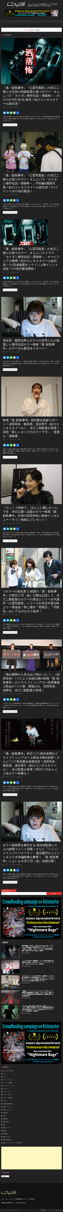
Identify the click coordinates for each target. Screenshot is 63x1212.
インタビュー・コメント (9, 1085)
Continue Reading (11, 124)
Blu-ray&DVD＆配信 (8, 1070)
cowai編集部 (17, 352)
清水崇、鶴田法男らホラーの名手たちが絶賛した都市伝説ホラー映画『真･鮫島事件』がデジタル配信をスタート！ (31, 344)
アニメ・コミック (7, 1079)
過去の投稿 (6, 890)
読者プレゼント (7, 1137)
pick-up (5, 1073)
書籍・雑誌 (6, 1121)
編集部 (4, 1131)
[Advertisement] (31, 1158)
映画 (4, 1115)
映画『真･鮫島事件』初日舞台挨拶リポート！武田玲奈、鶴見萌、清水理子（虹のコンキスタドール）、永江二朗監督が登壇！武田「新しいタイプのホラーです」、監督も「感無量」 (31, 428)
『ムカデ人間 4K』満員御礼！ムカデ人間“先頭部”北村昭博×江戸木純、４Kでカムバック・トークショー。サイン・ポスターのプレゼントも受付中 (38, 962)
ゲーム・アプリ (7, 1091)
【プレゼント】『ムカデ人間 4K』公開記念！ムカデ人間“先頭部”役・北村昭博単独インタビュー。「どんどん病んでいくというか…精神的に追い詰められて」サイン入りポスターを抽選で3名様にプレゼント (38, 978)
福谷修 (16, 107)
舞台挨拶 (5, 1134)
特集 (4, 1124)
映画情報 (5, 1118)
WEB (4, 1076)
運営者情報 (43, 1210)
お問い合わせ (59, 1210)
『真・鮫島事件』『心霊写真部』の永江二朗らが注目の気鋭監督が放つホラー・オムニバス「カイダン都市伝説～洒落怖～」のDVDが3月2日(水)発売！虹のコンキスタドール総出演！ (31, 95)
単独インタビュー (7, 1109)
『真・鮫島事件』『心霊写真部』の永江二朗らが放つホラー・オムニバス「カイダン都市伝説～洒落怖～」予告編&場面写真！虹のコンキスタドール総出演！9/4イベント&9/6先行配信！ (31, 183)
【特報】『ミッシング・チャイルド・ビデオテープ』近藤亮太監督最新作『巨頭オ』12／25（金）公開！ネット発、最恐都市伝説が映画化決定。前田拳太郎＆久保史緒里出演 (38, 993)
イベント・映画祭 (7, 1082)
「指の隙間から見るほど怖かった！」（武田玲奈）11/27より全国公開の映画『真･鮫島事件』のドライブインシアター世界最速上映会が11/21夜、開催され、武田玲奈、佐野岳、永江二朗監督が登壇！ (31, 682)
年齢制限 (5, 1112)
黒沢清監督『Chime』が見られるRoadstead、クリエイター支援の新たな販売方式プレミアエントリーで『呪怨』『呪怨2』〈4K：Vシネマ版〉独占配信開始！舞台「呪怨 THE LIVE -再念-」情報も (38, 948)
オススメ (5, 1088)
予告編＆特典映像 (7, 1103)
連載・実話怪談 (7, 1140)
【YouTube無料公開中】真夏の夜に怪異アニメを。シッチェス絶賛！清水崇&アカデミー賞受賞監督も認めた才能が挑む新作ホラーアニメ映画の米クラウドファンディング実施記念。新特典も (38, 1008)
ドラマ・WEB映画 (7, 1097)
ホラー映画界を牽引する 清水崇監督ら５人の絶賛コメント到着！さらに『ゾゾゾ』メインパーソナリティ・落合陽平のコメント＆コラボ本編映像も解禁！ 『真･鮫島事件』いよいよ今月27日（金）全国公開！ (31, 853)
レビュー (5, 1100)
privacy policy (51, 1210)
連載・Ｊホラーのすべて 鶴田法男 (12, 1143)
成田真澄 (16, 194)
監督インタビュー (7, 1128)
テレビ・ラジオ (7, 1094)
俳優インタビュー (7, 1106)
